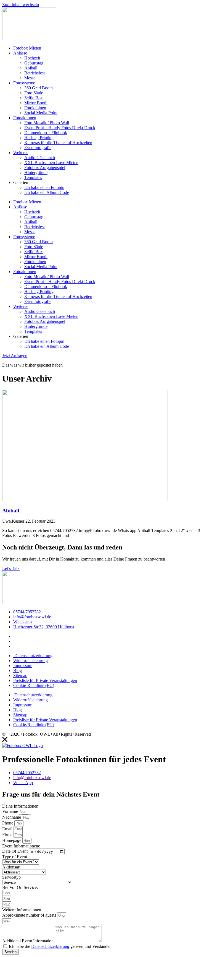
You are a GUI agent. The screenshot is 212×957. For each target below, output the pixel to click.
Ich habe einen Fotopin (44, 187)
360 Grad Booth (38, 87)
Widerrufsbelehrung (30, 660)
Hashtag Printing (39, 137)
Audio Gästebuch (39, 157)
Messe (29, 78)
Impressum (22, 665)
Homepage (12, 840)
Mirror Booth (35, 102)
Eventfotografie (37, 147)
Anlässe (20, 53)
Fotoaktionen (24, 117)
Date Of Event (15, 851)
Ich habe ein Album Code (46, 192)
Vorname (10, 811)
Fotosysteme (24, 83)
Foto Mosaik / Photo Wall (46, 122)
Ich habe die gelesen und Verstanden (60, 946)
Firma (8, 834)
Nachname (12, 817)
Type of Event (14, 856)
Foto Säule (33, 92)
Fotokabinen (35, 107)
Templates (33, 177)
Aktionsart (11, 867)
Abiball (30, 68)
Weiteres (20, 152)
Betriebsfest (34, 73)
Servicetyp (11, 877)
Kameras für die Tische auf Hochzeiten (58, 142)
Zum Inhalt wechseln (20, 4)
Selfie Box (33, 97)
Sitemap (20, 675)
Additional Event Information (28, 940)
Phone (8, 823)
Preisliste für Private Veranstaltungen (45, 680)
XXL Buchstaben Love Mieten (51, 162)
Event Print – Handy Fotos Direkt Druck (59, 127)
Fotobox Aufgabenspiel (44, 167)
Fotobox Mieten (27, 48)
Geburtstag (33, 63)
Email (8, 828)
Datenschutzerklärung (32, 655)
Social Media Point (40, 112)
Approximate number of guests (29, 915)
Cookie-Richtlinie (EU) (33, 685)
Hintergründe (35, 172)
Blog (17, 670)
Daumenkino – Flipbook (45, 132)
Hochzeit (32, 58)
